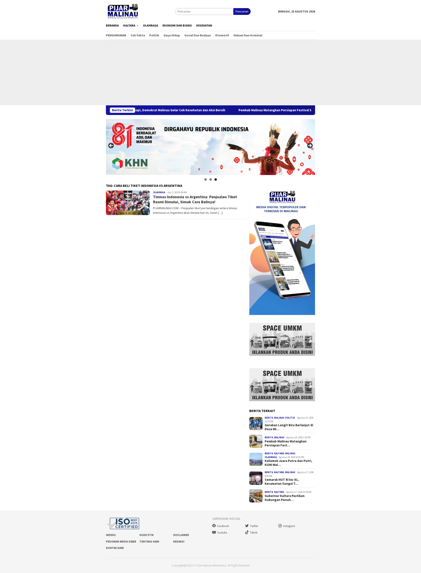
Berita (269, 417)
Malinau (279, 417)
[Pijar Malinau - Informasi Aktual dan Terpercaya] (123, 11)
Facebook (223, 526)
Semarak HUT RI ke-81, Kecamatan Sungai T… (282, 482)
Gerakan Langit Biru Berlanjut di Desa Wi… (289, 427)
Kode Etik (146, 535)
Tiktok (253, 532)
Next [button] (309, 146)
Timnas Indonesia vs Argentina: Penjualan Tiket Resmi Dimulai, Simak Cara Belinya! (195, 199)
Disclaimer (181, 535)
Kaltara (279, 453)
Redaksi (178, 541)
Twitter (254, 526)
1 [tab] (205, 179)
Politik (290, 417)
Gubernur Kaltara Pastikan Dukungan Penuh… (285, 498)
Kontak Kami (115, 548)
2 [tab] (210, 179)
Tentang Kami (149, 541)
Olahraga (159, 192)
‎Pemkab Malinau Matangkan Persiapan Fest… (286, 443)
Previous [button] (111, 146)
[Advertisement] (210, 72)
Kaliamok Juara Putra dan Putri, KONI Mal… (288, 463)
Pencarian (241, 11)
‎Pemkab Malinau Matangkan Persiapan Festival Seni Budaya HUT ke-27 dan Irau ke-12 (278, 110)
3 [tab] (215, 179)
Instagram (289, 526)
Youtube (222, 532)
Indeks (111, 535)
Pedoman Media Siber (121, 541)
